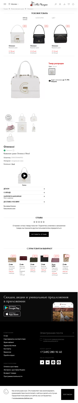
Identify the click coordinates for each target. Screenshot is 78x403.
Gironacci (30, 9)
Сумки (6, 9)
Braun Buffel (55, 268)
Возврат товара (10, 373)
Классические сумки (17, 9)
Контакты (7, 349)
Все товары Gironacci (10, 206)
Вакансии (7, 352)
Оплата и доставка (11, 366)
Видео (24, 185)
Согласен (67, 394)
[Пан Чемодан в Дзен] (53, 362)
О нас (6, 336)
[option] (17, 39)
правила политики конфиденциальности (53, 340)
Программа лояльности (13, 376)
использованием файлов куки (22, 398)
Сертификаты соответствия (14, 339)
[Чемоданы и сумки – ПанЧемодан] (39, 3)
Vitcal (13, 164)
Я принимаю (53, 340)
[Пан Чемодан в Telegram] (42, 362)
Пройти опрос (9, 355)
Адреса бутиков (10, 345)
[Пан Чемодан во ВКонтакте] (48, 362)
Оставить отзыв (39, 234)
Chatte (12, 267)
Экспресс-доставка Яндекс (14, 370)
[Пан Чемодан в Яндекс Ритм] (59, 362)
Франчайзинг (9, 342)
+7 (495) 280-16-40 (51, 352)
